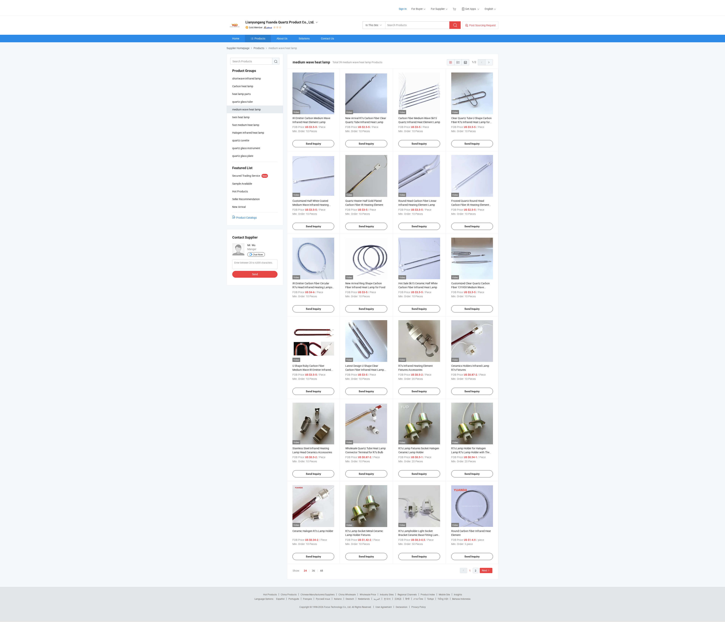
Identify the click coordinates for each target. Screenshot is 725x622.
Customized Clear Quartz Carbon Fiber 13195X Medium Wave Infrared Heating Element (470, 287)
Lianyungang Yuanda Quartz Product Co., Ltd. (279, 22)
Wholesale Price (368, 594)
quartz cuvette (240, 140)
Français (307, 598)
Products (260, 38)
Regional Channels (407, 594)
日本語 (398, 598)
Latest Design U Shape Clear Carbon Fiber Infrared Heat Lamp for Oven (364, 369)
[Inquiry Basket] (455, 9)
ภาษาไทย (418, 598)
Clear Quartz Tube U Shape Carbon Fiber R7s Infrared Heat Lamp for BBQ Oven (471, 122)
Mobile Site (444, 594)
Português (293, 598)
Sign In (403, 9)
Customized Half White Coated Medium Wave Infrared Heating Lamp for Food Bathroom (310, 204)
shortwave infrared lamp (246, 78)
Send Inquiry (313, 143)
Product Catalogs (246, 217)
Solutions (304, 38)
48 (321, 570)
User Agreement (384, 606)
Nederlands (364, 598)
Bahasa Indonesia (461, 598)
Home (235, 38)
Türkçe (430, 598)
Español (280, 598)
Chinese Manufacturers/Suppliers (318, 594)
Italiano (338, 598)
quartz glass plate (242, 156)
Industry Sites (387, 594)
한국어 (387, 598)
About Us (282, 38)
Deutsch (350, 598)
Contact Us (327, 38)
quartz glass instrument (246, 148)
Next (484, 570)
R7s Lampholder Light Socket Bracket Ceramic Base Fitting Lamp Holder (419, 535)
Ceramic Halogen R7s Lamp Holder (312, 531)
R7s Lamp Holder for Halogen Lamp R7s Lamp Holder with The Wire (470, 452)
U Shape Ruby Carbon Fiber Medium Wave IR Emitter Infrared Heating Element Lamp (311, 369)
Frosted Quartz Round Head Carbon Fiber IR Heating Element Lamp (470, 204)
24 (305, 570)
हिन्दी (407, 598)
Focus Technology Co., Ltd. (338, 606)
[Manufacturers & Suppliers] (251, 7)
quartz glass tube (242, 101)
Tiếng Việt (443, 598)
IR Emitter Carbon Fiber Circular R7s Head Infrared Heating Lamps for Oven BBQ (312, 287)
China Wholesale (347, 594)
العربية (377, 598)
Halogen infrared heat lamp (248, 132)
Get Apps (471, 9)
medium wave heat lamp (246, 109)
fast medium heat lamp (245, 125)
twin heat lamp (241, 117)
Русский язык (323, 598)
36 (313, 570)
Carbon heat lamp (242, 86)
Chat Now (258, 254)
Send (255, 274)
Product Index (428, 594)
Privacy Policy (418, 606)
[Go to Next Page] (489, 62)
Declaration (401, 606)
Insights (458, 594)
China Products (289, 594)
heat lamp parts (241, 94)
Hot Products (270, 594)
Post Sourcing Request (482, 25)
